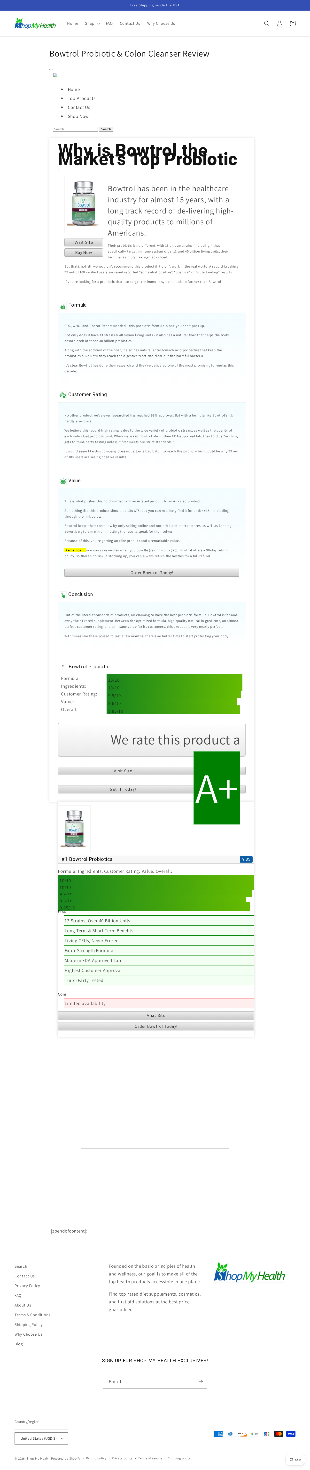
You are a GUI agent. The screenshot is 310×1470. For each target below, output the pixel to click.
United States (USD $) (39, 1438)
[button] (92, 23)
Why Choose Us (62, 1140)
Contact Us (79, 107)
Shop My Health (38, 1458)
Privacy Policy (61, 1088)
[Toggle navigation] (51, 69)
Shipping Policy (62, 1130)
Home (74, 89)
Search (106, 129)
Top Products (82, 98)
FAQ (52, 1099)
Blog (19, 1344)
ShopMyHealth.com (107, 1223)
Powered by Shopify (65, 1458)
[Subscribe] (200, 1381)
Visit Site (83, 242)
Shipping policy (179, 1458)
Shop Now (78, 116)
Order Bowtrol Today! (152, 572)
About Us (57, 1109)
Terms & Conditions (65, 1120)
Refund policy (96, 1458)
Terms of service (150, 1458)
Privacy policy (122, 1458)
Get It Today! (123, 789)
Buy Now (83, 252)
